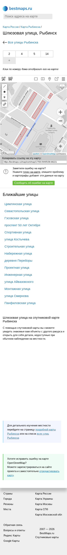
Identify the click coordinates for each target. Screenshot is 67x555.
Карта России (11, 26)
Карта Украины (44, 498)
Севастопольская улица (21, 211)
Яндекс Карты (11, 535)
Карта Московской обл (48, 514)
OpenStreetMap (48, 153)
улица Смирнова (16, 296)
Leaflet (36, 153)
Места (7, 509)
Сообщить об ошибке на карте (33, 182)
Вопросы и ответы (14, 530)
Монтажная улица (17, 289)
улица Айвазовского (19, 282)
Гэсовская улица (16, 218)
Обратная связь (13, 524)
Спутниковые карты (47, 537)
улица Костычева (16, 239)
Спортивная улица (17, 232)
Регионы (8, 504)
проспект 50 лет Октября (22, 225)
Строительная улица (19, 246)
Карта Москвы (43, 504)
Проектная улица (16, 267)
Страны (8, 493)
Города (7, 498)
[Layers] (62, 87)
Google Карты (11, 540)
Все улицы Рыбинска (23, 42)
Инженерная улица (18, 274)
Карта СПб (41, 509)
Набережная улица (18, 253)
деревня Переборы (18, 260)
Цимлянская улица (18, 204)
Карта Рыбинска (30, 26)
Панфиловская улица (20, 303)
